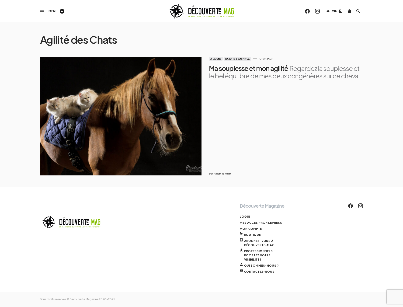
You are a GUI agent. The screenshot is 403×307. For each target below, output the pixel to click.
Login (245, 216)
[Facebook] (307, 11)
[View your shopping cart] (349, 11)
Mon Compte (251, 228)
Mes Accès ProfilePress (261, 222)
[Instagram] (317, 11)
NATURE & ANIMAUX (237, 58)
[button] (42, 11)
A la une (215, 58)
